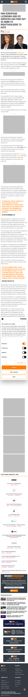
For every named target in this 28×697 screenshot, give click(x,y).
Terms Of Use (18, 668)
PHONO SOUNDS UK (14, 537)
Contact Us (3, 680)
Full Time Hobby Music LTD (16, 505)
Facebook (18, 680)
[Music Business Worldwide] (14, 2)
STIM (12, 91)
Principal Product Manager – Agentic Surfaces (14, 524)
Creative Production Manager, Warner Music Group (14, 570)
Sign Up (15, 590)
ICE (23, 63)
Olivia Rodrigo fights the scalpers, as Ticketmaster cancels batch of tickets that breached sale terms (16, 603)
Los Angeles (4, 567)
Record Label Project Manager (14, 504)
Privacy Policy (18, 672)
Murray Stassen (6, 32)
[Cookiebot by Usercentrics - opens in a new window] (20, 319)
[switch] (24, 348)
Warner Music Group (6, 571)
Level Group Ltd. (16, 515)
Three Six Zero (18, 547)
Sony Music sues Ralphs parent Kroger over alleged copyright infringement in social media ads (16, 599)
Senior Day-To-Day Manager (14, 483)
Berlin (8, 547)
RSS (17, 686)
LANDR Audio (17, 495)
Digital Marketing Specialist (8, 565)
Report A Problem (5, 688)
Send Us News (4, 684)
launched (21, 154)
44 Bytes (8, 695)
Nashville (10, 515)
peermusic (3, 103)
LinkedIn (18, 682)
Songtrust (21, 101)
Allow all (14, 367)
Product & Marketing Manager (9, 551)
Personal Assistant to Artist (14, 546)
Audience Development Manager (9, 561)
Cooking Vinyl (8, 552)
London (7, 505)
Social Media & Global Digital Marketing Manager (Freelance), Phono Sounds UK (14, 536)
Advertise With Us (5, 682)
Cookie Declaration (19, 674)
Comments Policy (19, 670)
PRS (2, 91)
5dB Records (8, 562)
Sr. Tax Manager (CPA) (14, 514)
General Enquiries (5, 686)
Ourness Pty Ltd (14, 484)
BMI (9, 99)
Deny (14, 376)
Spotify (19, 526)
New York (9, 526)
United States (14, 526)
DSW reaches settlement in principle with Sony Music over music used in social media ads (16, 612)
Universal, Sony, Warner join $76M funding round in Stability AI (14, 616)
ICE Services (20, 52)
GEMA (23, 91)
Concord (15, 101)
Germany (11, 547)
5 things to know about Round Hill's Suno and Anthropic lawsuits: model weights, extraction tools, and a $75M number (16, 608)
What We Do (3, 670)
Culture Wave (10, 567)
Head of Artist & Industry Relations (14, 493)
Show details (20, 362)
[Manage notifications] (24, 689)
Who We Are (3, 668)
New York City (10, 495)
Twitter (18, 684)
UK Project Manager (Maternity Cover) (11, 556)
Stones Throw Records (10, 557)
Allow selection (14, 372)
